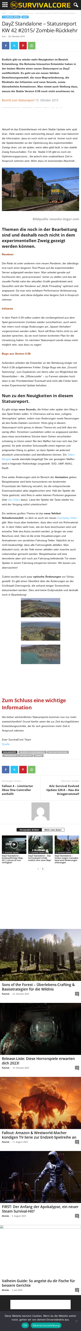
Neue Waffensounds (57, 752)
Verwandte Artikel (29, 829)
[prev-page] (38, 869)
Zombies (38, 755)
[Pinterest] (23, 45)
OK (25, 1325)
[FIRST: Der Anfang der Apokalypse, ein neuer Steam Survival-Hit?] (40, 1177)
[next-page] (43, 869)
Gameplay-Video (67, 517)
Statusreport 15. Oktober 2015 (18, 755)
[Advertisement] (40, 118)
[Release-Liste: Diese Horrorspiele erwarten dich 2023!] (40, 1029)
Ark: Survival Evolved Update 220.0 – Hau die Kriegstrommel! (62, 790)
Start (4, 13)
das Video (14, 499)
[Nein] (76, 1321)
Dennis (5, 1215)
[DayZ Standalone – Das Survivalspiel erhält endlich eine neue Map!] (40, 844)
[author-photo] (40, 811)
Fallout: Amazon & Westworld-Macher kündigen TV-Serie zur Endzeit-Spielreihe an (39, 1135)
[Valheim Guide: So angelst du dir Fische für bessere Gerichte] (40, 1251)
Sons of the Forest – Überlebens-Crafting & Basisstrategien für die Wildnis (38, 987)
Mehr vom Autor (53, 829)
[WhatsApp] (31, 45)
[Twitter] (14, 45)
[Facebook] (5, 45)
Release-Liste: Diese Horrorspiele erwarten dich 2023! (38, 1061)
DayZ (12, 13)
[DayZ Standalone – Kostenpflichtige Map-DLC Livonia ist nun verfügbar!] (14, 844)
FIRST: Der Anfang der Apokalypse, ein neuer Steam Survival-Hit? (40, 1209)
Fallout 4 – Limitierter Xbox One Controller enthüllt (17, 790)
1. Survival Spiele (11, 17)
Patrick (5, 993)
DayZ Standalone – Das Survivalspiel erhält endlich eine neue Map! (39, 858)
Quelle (6, 744)
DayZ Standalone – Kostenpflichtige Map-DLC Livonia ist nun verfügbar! (12, 859)
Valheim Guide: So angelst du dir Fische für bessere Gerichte (38, 1283)
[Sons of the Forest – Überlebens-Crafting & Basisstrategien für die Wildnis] (40, 955)
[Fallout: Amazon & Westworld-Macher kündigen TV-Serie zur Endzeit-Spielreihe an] (40, 1103)
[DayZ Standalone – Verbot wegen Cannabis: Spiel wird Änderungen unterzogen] (67, 844)
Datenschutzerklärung (46, 1325)
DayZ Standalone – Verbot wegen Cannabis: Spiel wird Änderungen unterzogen (67, 859)
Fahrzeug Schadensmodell (32, 752)
